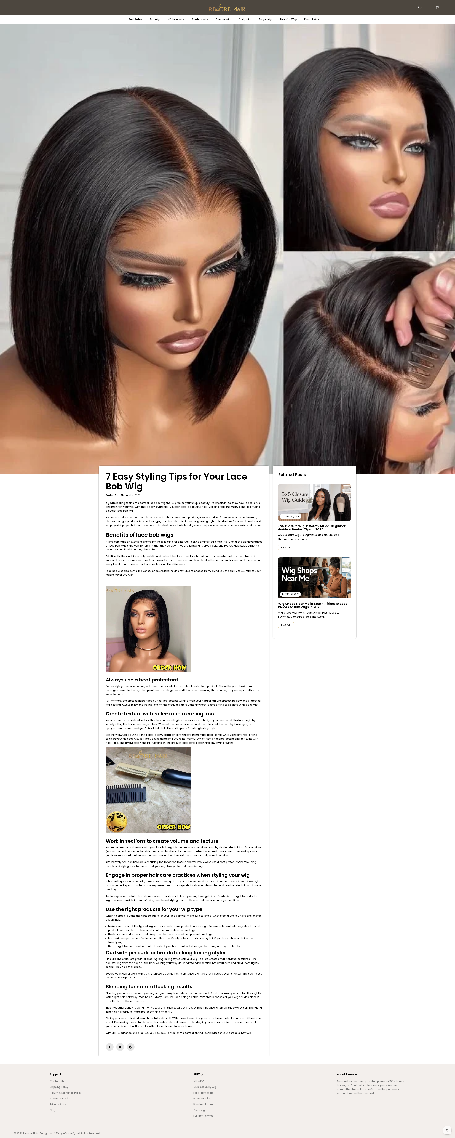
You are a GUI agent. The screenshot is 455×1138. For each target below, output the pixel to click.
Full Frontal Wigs (203, 1116)
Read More (286, 547)
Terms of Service (60, 1098)
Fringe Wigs (266, 19)
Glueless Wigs (200, 19)
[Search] (420, 7)
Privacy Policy (58, 1104)
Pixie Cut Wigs (288, 19)
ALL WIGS (198, 1081)
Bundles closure (203, 1104)
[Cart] (437, 7)
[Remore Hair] (227, 7)
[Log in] (428, 7)
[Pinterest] (131, 1047)
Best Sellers (136, 19)
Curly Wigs (245, 19)
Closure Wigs (224, 19)
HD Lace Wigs (176, 19)
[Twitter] (120, 1047)
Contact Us (57, 1081)
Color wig (199, 1110)
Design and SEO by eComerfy (57, 1133)
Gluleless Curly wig (204, 1087)
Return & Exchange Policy (65, 1093)
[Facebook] (110, 1047)
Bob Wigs (155, 19)
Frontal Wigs (311, 19)
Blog (52, 1110)
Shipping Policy (59, 1087)
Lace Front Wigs (203, 1093)
